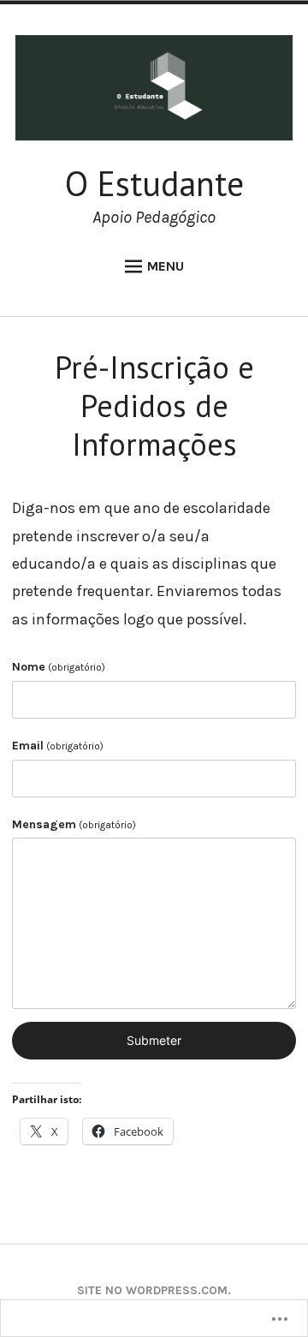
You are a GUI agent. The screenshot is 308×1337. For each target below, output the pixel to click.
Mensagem (74, 824)
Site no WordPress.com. (154, 1290)
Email (58, 745)
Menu (165, 266)
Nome (58, 667)
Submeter (154, 1040)
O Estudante (154, 183)
